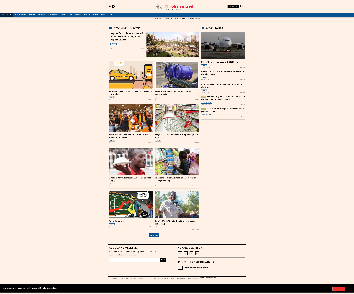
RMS (172, 278)
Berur (168, 19)
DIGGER (110, 14)
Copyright (165, 278)
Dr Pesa (70, 14)
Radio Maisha (195, 19)
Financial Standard (20, 14)
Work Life (95, 14)
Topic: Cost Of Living (126, 28)
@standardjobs (191, 267)
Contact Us (124, 278)
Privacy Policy (181, 278)
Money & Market (53, 14)
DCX (149, 278)
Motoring (78, 14)
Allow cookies (339, 289)
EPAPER (103, 14)
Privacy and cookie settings (208, 278)
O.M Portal (156, 278)
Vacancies (142, 278)
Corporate (115, 278)
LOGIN (243, 6)
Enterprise (32, 14)
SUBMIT (163, 260)
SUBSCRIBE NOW (233, 6)
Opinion (63, 14)
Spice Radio (180, 19)
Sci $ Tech (87, 14)
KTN (158, 19)
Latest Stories (213, 28)
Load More (154, 235)
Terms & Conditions (193, 278)
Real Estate (41, 14)
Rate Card (133, 278)
